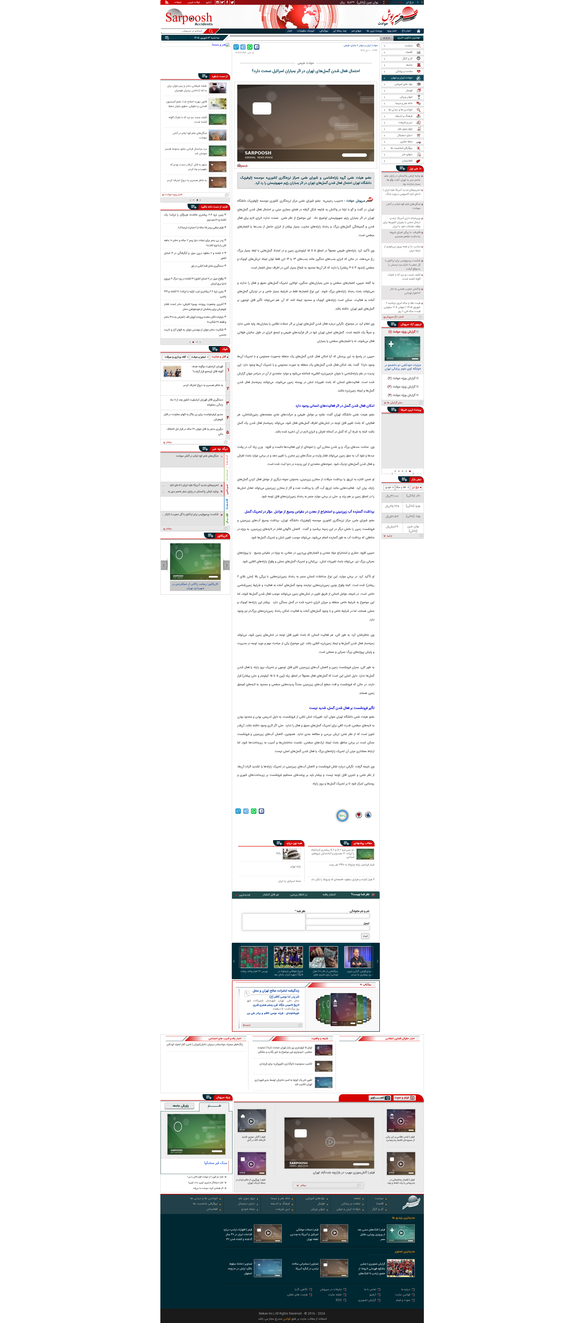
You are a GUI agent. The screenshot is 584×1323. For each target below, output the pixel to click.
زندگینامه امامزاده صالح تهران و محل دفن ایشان (276, 990)
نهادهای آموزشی (315, 1198)
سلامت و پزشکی (350, 1204)
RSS (339, 1300)
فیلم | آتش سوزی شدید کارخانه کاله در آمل (254, 1138)
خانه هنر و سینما (280, 1198)
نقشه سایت (335, 1295)
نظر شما (300, 911)
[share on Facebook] (256, 47)
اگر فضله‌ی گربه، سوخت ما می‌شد (208, 1188)
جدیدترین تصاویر (405, 1251)
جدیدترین (244, 894)
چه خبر (216, 449)
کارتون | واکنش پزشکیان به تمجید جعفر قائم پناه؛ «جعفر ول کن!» (195, 586)
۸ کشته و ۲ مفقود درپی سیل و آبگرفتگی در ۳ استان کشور (195, 255)
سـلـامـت (227, 475)
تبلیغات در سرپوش (331, 1289)
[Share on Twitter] (236, 47)
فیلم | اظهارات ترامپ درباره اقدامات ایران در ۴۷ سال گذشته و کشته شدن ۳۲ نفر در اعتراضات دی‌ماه (238, 1234)
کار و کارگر (377, 1209)
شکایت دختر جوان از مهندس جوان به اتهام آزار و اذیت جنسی (195, 332)
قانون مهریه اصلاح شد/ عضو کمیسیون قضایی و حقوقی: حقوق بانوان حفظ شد (186, 103)
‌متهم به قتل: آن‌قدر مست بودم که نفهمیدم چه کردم (188, 166)
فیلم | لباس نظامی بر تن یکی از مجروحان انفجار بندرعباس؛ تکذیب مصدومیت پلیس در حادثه (400, 1138)
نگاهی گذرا (301, 1289)
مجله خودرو (248, 1209)
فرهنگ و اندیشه (280, 1204)
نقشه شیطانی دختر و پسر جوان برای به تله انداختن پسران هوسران (187, 88)
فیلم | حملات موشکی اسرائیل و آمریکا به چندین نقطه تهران (304, 1234)
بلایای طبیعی (350, 45)
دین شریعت (283, 1209)
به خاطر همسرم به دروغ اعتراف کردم (187, 180)
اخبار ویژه (391, 31)
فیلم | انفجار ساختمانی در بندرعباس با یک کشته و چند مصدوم (401, 1181)
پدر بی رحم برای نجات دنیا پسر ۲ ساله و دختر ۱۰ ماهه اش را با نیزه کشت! (195, 243)
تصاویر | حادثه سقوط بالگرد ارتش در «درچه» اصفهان (240, 1269)
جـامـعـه (227, 460)
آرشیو (208, 3)
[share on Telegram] (243, 47)
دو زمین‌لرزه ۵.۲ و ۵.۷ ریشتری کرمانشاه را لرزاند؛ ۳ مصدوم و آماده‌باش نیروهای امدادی (332, 853)
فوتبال (321, 1204)
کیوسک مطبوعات (305, 31)
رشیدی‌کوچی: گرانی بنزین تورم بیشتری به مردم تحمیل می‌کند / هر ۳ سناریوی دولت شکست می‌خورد (360, 973)
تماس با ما (370, 1289)
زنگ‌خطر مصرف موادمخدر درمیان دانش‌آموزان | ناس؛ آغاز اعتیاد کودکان (205, 1044)
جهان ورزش (318, 1209)
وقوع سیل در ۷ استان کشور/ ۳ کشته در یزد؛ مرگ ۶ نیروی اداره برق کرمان (195, 281)
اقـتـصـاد (227, 504)
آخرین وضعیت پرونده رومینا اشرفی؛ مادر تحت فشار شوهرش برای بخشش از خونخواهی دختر (195, 307)
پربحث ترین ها (374, 31)
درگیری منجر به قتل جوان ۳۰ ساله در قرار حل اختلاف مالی (195, 431)
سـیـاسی (227, 489)
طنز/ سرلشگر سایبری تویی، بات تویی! (206, 1183)
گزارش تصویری (367, 1300)
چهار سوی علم (247, 1198)
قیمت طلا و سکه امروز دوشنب (361, 38)
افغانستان (212, 1209)
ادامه (389, 536)
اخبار (289, 31)
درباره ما (405, 1289)
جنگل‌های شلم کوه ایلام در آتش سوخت (190, 135)
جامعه (357, 1198)
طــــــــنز (214, 1106)
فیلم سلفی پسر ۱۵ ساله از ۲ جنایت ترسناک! (201, 227)
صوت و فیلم (403, 1300)
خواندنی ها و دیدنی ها (204, 1198)
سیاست (379, 1198)
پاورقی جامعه (181, 1106)
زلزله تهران (295, 866)
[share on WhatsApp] (250, 47)
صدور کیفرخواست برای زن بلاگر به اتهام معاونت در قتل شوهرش (193, 417)
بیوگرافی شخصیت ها (205, 1204)
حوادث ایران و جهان (368, 45)
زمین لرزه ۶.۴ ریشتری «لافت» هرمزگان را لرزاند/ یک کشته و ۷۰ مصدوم (195, 217)
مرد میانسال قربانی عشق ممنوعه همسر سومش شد (186, 151)
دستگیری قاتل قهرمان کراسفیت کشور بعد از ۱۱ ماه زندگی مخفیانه (196, 402)
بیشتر (169, 442)
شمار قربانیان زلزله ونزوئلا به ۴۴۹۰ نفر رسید (352, 865)
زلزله (278, 853)
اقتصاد (379, 1204)
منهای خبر (356, 31)
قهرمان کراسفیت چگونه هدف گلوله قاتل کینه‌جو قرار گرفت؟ (207, 369)
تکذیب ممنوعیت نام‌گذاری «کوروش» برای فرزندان (285, 1064)
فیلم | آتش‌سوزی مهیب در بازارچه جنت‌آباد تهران (344, 1173)
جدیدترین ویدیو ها (403, 1218)
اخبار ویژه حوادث (173, 194)
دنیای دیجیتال (246, 1204)
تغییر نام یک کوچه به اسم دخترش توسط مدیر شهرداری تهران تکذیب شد (283, 1082)
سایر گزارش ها (394, 402)
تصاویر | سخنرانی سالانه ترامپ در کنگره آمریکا (305, 1266)
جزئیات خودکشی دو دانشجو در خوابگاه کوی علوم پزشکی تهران (403, 367)
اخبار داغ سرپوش (394, 317)
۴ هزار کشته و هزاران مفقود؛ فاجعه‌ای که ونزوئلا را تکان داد (343, 880)
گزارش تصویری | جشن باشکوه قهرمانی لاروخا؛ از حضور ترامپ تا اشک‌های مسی (372, 1269)
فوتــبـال (227, 518)
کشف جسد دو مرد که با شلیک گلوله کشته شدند (188, 119)
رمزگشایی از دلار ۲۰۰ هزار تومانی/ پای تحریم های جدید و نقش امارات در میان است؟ (325, 973)
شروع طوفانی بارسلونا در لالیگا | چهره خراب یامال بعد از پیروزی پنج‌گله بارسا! (288, 973)
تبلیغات (178, 3)
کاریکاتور (222, 536)
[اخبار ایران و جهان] (398, 27)
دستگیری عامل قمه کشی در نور (207, 266)
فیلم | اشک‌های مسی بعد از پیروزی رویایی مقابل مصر (371, 1234)
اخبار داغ (406, 31)
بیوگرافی (324, 31)
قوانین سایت (402, 1295)
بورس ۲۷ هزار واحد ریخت (254, 972)
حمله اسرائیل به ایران (289, 881)
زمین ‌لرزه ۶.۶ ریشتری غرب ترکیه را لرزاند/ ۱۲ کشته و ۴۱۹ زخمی (195, 294)
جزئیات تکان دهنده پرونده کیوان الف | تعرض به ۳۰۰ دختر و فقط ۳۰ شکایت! (195, 319)
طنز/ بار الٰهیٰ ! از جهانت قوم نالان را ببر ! (205, 1177)
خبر (416, 168)
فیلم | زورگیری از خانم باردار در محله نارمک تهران (251, 1181)
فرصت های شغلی (297, 1295)
